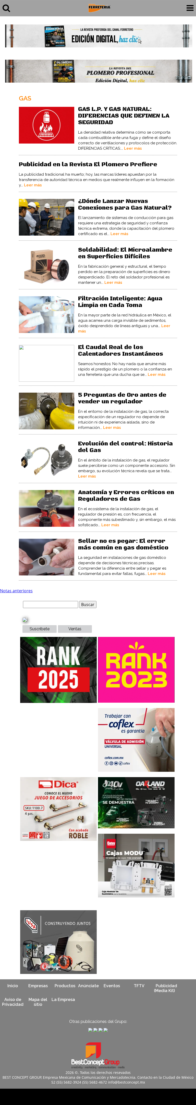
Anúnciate (88, 985)
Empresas (38, 985)
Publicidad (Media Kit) (165, 988)
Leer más (133, 148)
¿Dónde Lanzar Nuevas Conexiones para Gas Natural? (125, 204)
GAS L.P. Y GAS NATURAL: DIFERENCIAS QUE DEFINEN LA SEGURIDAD (123, 116)
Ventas (74, 628)
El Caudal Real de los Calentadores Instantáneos (120, 350)
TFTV (139, 985)
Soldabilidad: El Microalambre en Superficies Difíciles (125, 253)
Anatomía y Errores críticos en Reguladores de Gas (126, 496)
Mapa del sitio (38, 1002)
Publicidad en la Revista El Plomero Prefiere (88, 164)
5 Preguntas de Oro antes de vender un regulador (122, 398)
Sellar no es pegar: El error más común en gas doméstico (123, 544)
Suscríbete (40, 628)
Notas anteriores (16, 591)
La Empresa (63, 999)
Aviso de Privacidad (12, 1002)
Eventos (112, 985)
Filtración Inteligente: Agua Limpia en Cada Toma (120, 302)
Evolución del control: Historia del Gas (125, 447)
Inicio (12, 985)
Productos (65, 985)
